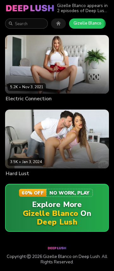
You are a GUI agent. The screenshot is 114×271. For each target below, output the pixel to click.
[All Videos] (58, 23)
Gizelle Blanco (87, 23)
